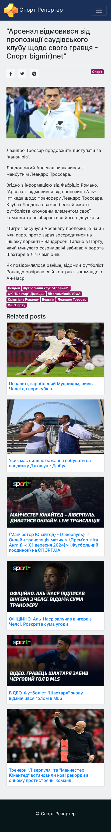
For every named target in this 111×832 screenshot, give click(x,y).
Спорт (97, 72)
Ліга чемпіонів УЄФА (64, 294)
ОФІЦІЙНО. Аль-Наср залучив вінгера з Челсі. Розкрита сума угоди (50, 621)
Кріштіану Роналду (23, 299)
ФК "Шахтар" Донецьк (26, 294)
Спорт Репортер (40, 9)
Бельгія (48, 299)
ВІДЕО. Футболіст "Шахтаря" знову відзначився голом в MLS (46, 695)
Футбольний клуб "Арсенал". (46, 288)
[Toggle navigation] (99, 10)
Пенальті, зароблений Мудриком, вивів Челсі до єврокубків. (51, 386)
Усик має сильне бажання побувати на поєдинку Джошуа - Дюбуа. (50, 463)
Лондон (14, 288)
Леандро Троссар (72, 299)
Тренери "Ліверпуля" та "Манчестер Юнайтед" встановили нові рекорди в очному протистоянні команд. (49, 775)
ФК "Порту (16, 305)
